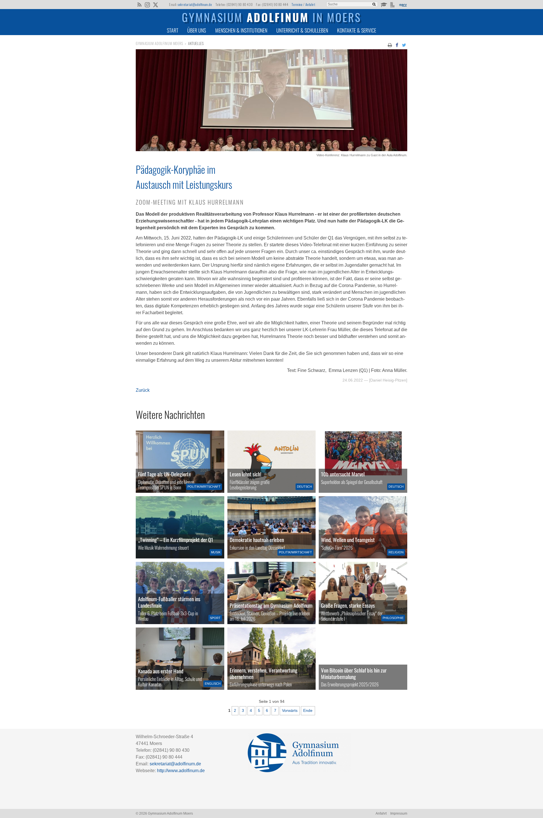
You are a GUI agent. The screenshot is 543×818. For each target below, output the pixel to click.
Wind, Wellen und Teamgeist (348, 540)
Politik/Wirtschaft (204, 486)
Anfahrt (310, 4)
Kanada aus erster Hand (160, 671)
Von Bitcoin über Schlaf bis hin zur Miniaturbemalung (354, 673)
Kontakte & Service (356, 30)
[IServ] (402, 5)
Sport (215, 618)
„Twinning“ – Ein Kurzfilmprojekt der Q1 (175, 540)
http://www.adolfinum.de (181, 770)
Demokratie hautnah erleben (257, 540)
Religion (396, 552)
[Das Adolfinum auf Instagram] (148, 5)
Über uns (196, 30)
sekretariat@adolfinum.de (195, 4)
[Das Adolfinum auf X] (155, 5)
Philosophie (393, 618)
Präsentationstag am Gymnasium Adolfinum (271, 605)
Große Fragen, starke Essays (348, 605)
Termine (297, 4)
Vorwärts (290, 710)
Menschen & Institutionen (241, 30)
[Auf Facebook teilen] (397, 44)
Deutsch (304, 486)
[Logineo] (393, 4)
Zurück (143, 390)
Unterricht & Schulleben (302, 30)
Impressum (398, 813)
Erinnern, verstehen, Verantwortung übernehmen (263, 673)
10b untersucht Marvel (343, 474)
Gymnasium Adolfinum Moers (159, 43)
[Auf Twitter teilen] (404, 44)
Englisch (213, 683)
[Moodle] (384, 4)
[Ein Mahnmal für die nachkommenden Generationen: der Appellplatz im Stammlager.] (271, 659)
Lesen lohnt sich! (245, 474)
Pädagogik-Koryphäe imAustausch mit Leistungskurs (184, 177)
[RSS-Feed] (139, 4)
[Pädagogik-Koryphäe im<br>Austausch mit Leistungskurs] (271, 149)
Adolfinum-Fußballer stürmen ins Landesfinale (169, 602)
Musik (216, 552)
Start (172, 30)
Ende (308, 710)
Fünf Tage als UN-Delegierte (164, 474)
